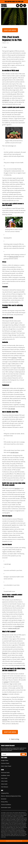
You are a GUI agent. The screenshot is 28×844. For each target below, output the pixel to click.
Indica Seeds (4, 781)
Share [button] (5, 47)
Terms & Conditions (6, 804)
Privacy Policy (4, 801)
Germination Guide (6, 807)
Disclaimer (3, 799)
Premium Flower (5, 763)
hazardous (17, 488)
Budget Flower (4, 760)
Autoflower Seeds (5, 775)
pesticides (4, 719)
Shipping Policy (5, 793)
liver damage (11, 408)
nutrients (6, 682)
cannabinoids (5, 100)
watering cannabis (13, 256)
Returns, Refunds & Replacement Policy (11, 796)
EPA (20, 357)
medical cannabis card (13, 628)
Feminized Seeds (5, 772)
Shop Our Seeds (10, 30)
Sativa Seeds (4, 784)
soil (6, 173)
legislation (4, 694)
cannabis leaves (14, 452)
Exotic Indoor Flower (6, 766)
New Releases (4, 787)
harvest (22, 496)
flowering (4, 653)
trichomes (14, 357)
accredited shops (19, 626)
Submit (23, 754)
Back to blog (15, 739)
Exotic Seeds (4, 778)
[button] (17, 5)
